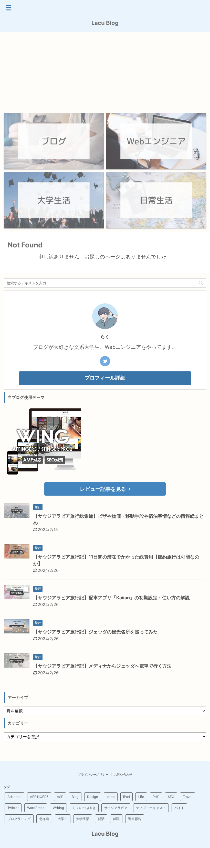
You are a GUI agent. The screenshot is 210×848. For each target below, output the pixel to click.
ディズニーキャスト (151, 808)
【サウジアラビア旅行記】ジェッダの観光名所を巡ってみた (95, 631)
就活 (101, 819)
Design (92, 797)
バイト (179, 808)
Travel (187, 797)
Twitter (13, 808)
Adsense (14, 797)
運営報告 (134, 819)
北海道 (44, 819)
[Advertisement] (105, 71)
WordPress (35, 808)
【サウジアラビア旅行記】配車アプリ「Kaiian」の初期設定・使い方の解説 (111, 597)
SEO (171, 797)
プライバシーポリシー (93, 774)
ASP (60, 797)
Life (141, 797)
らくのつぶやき (84, 808)
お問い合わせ (123, 774)
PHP (156, 797)
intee (111, 797)
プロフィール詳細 (105, 378)
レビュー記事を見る (103, 489)
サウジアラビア (116, 808)
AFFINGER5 (39, 797)
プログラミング (19, 819)
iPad (126, 797)
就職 (116, 819)
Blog (75, 797)
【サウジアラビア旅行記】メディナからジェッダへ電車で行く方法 (102, 666)
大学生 (63, 819)
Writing (58, 808)
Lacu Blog (105, 23)
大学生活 (82, 819)
